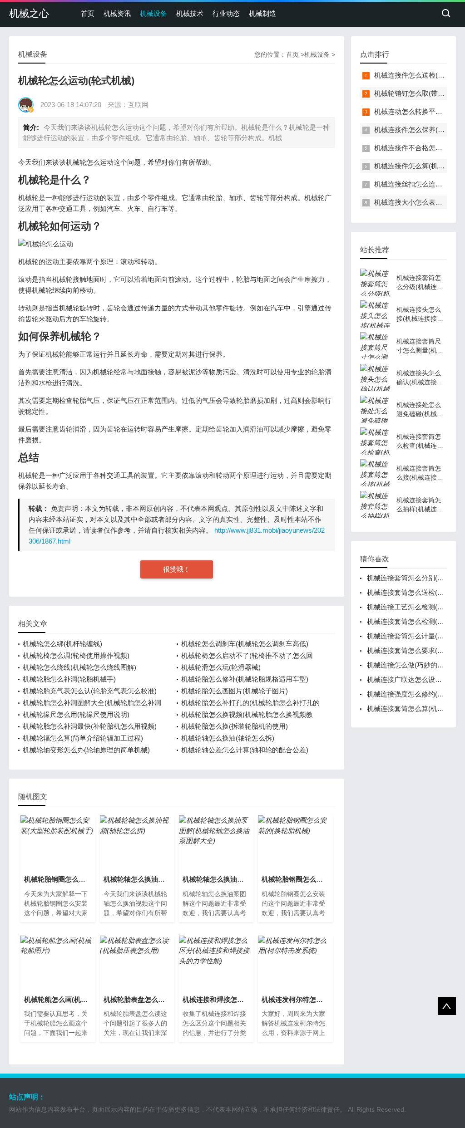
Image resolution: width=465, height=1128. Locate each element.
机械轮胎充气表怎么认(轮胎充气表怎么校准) (90, 691)
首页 (87, 13)
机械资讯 (117, 13)
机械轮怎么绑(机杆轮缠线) (62, 643)
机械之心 (29, 13)
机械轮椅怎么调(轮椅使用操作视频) (76, 655)
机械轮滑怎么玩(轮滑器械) (221, 667)
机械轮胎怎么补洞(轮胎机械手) (69, 679)
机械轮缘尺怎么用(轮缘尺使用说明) (76, 714)
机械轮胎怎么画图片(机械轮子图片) (234, 691)
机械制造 (262, 13)
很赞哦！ (176, 569)
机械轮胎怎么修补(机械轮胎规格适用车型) (244, 679)
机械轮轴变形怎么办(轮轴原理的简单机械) (86, 750)
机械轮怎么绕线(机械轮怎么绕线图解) (79, 667)
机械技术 (189, 13)
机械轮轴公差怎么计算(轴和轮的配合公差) (244, 750)
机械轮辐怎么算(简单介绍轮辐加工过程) (83, 738)
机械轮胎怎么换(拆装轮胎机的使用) (234, 726)
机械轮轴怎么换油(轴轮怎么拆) (227, 738)
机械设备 (153, 13)
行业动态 (226, 13)
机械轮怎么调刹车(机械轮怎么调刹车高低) (244, 643)
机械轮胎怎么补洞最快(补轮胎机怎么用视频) (90, 726)
